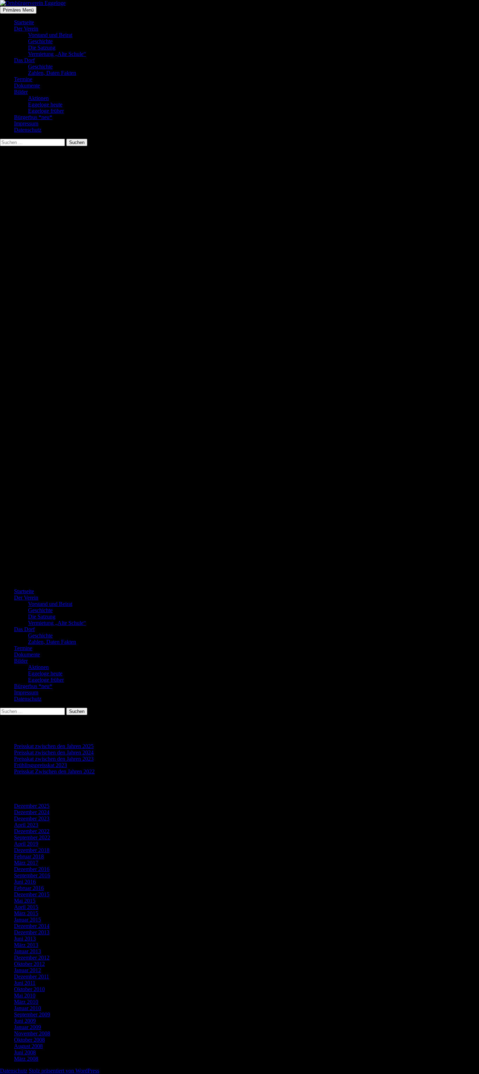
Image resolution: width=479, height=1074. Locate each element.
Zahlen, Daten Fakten (52, 73)
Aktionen (38, 98)
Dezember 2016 (31, 869)
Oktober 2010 (29, 989)
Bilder (21, 92)
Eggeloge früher (46, 111)
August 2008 (28, 1046)
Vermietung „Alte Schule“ (57, 54)
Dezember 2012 (31, 958)
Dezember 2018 (31, 850)
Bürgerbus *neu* (33, 117)
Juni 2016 (25, 882)
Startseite (24, 22)
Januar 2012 (27, 970)
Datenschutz (27, 130)
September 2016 (32, 875)
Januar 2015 (27, 920)
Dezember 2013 (31, 932)
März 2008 (26, 1059)
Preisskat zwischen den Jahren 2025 (54, 746)
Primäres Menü (18, 10)
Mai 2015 (24, 901)
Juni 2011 (24, 983)
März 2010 (26, 1002)
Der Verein (26, 29)
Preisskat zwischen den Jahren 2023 (54, 759)
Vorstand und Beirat (50, 35)
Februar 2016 (29, 888)
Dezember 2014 (31, 926)
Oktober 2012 (29, 964)
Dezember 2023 (31, 818)
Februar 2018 (29, 856)
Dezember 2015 (31, 894)
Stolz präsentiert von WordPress (64, 1071)
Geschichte (40, 41)
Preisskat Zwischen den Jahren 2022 (54, 771)
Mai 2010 (24, 995)
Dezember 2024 (31, 812)
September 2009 (32, 1014)
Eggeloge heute (45, 104)
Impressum (26, 123)
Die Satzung (41, 48)
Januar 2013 (27, 951)
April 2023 (26, 825)
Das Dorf (24, 60)
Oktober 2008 (29, 1040)
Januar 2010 (27, 1008)
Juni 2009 (25, 1021)
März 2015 (26, 913)
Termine (23, 79)
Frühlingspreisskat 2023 (40, 765)
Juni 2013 (25, 939)
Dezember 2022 (31, 831)
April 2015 (26, 907)
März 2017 (26, 863)
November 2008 (32, 1033)
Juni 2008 (25, 1052)
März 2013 (26, 945)
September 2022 (32, 837)
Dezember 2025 (31, 806)
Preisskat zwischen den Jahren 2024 (54, 752)
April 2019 (26, 844)
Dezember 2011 (31, 977)
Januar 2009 (27, 1027)
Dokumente (27, 86)
